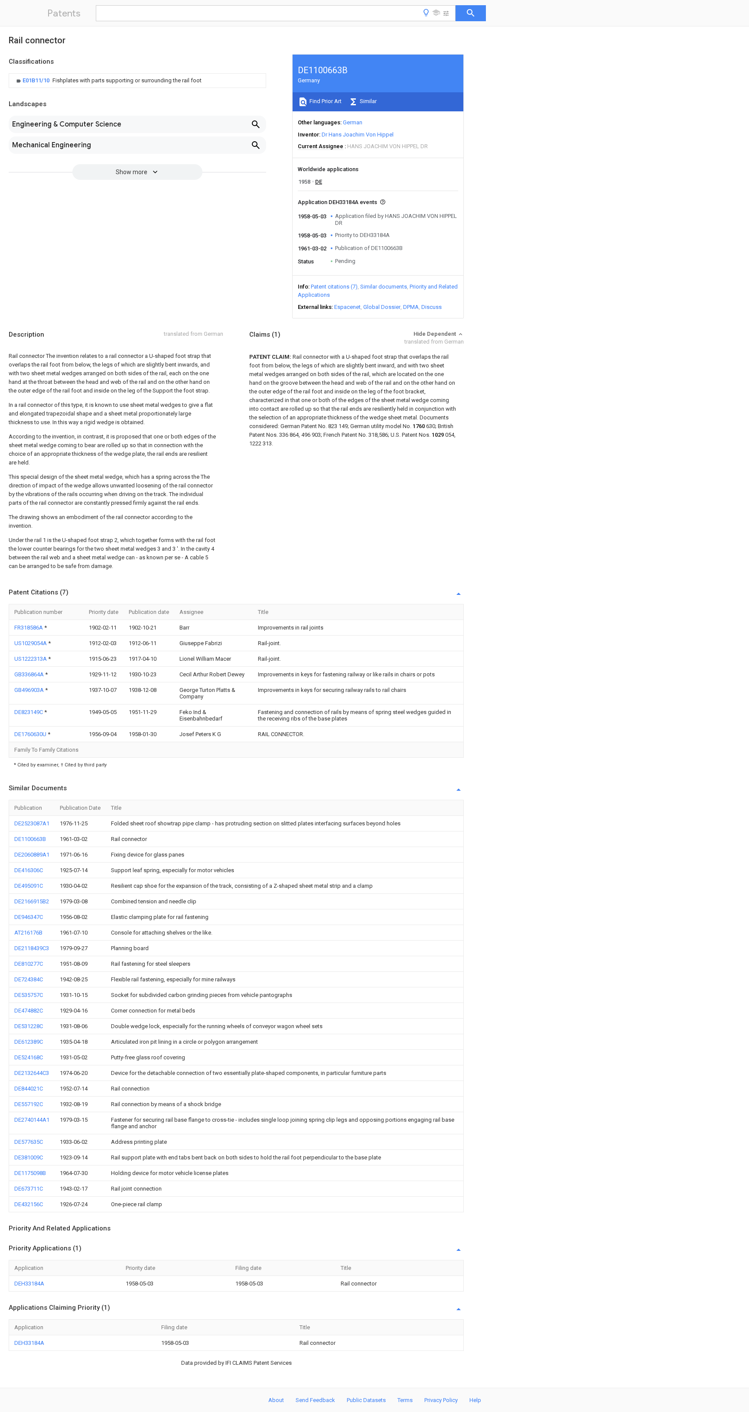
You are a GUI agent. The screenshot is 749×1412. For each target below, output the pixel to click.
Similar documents (383, 286)
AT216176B (28, 932)
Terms (405, 1400)
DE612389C (28, 1042)
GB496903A (29, 690)
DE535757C (28, 995)
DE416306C (28, 870)
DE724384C (28, 979)
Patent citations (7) (334, 286)
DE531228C (28, 1026)
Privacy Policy (441, 1400)
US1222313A (31, 659)
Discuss (431, 307)
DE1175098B (30, 1173)
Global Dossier (382, 307)
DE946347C (28, 917)
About (276, 1400)
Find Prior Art (325, 101)
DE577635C (28, 1142)
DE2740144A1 (31, 1120)
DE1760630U (31, 734)
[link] (108, 80)
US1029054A (31, 643)
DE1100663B (30, 839)
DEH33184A (29, 1283)
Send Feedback (315, 1400)
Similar (367, 101)
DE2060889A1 (31, 854)
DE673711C (28, 1188)
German (352, 122)
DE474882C (28, 1010)
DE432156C (28, 1204)
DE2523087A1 (31, 823)
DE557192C (28, 1104)
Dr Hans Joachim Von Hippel (358, 134)
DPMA (411, 307)
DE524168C (28, 1057)
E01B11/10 (37, 80)
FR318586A (29, 627)
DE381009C (28, 1157)
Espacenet (347, 307)
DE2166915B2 (31, 901)
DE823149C (29, 712)
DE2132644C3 (31, 1073)
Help (475, 1400)
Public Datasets (366, 1400)
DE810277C (28, 964)
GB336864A (29, 674)
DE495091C (28, 886)
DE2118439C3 (31, 948)
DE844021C (28, 1088)
